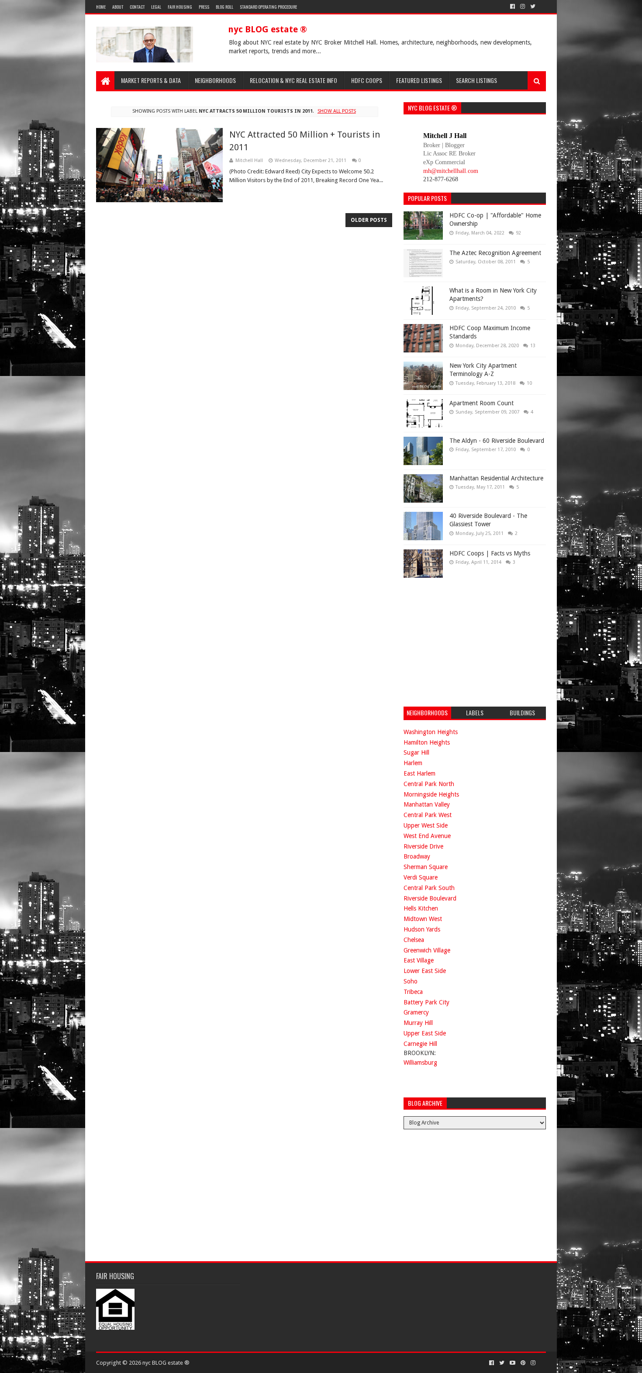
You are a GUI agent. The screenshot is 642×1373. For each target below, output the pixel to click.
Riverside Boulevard (430, 898)
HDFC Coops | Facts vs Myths (489, 553)
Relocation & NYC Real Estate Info (293, 80)
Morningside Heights (431, 794)
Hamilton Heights (427, 742)
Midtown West (423, 918)
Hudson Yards (422, 929)
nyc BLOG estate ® (267, 29)
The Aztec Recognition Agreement (495, 252)
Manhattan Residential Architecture (496, 478)
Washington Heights (431, 731)
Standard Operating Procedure (268, 6)
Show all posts (337, 111)
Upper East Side (425, 1033)
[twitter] (532, 6)
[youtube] (512, 1363)
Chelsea (414, 939)
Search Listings (476, 80)
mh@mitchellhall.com (450, 171)
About (117, 6)
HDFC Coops (366, 80)
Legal (156, 6)
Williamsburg (420, 1062)
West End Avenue (427, 835)
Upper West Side (426, 825)
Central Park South (429, 887)
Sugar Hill (416, 752)
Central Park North (429, 783)
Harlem (413, 762)
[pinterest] (523, 1363)
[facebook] (512, 6)
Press (204, 6)
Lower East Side (425, 970)
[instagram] (522, 6)
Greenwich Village (427, 950)
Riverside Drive (423, 846)
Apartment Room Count (481, 403)
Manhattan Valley (427, 804)
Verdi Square (421, 877)
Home (101, 6)
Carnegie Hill (420, 1043)
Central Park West (428, 814)
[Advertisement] (469, 641)
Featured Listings (419, 80)
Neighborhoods (215, 80)
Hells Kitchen (421, 908)
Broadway (417, 856)
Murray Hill (418, 1022)
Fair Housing (180, 6)
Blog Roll (224, 6)
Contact (137, 6)
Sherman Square (426, 866)
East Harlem (419, 773)
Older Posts (369, 220)
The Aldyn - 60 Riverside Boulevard (496, 440)
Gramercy (416, 1012)
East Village (419, 960)
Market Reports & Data (151, 80)
